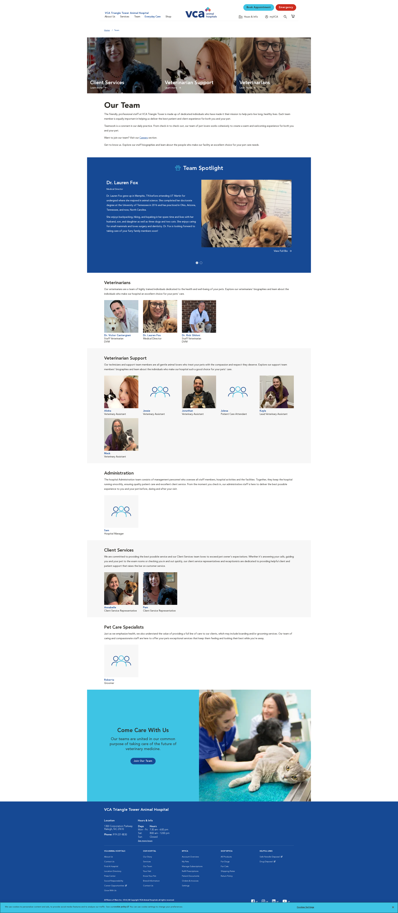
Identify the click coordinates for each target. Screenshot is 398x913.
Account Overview (190, 857)
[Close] (393, 907)
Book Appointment (259, 7)
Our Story (147, 857)
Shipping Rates (228, 871)
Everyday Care (153, 17)
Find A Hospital (111, 866)
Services (124, 17)
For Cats (224, 866)
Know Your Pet (149, 876)
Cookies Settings (305, 907)
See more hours (145, 841)
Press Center (110, 876)
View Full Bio (281, 251)
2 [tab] (201, 263)
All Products (226, 857)
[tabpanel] (199, 218)
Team (137, 17)
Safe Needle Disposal (270, 857)
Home (107, 30)
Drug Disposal (267, 862)
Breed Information (151, 881)
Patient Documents (190, 876)
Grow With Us (110, 891)
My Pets (185, 862)
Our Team (147, 866)
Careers (143, 138)
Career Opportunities (114, 886)
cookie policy (121, 907)
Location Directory (112, 871)
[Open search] (286, 16)
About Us (110, 17)
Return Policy (227, 876)
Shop (168, 17)
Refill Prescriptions (190, 871)
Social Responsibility (113, 881)
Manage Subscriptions (192, 866)
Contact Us (109, 862)
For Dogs (225, 862)
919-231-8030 (120, 834)
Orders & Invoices (190, 881)
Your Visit (147, 871)
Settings (185, 886)
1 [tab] (197, 263)
